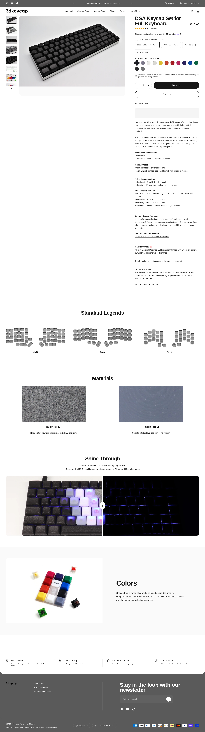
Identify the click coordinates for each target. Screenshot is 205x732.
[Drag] (102, 506)
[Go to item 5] (11, 60)
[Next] (131, 3)
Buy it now (167, 94)
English (82, 725)
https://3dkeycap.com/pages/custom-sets (152, 236)
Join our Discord (41, 687)
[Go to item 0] (11, 20)
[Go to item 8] (11, 87)
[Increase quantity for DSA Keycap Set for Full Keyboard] (149, 85)
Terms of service (29, 727)
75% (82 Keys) (190, 45)
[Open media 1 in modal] (72, 56)
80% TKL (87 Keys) (171, 45)
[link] (35, 337)
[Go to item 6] (11, 69)
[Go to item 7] (11, 78)
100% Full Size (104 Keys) (147, 45)
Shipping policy (40, 727)
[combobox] (171, 3)
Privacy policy (19, 727)
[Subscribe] (168, 699)
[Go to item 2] (11, 29)
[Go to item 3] (11, 40)
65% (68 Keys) (142, 52)
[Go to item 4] (11, 50)
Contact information (51, 727)
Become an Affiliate (42, 691)
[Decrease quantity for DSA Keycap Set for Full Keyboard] (137, 85)
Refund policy (10, 727)
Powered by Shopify (27, 724)
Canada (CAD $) (104, 725)
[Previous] (73, 3)
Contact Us (39, 683)
